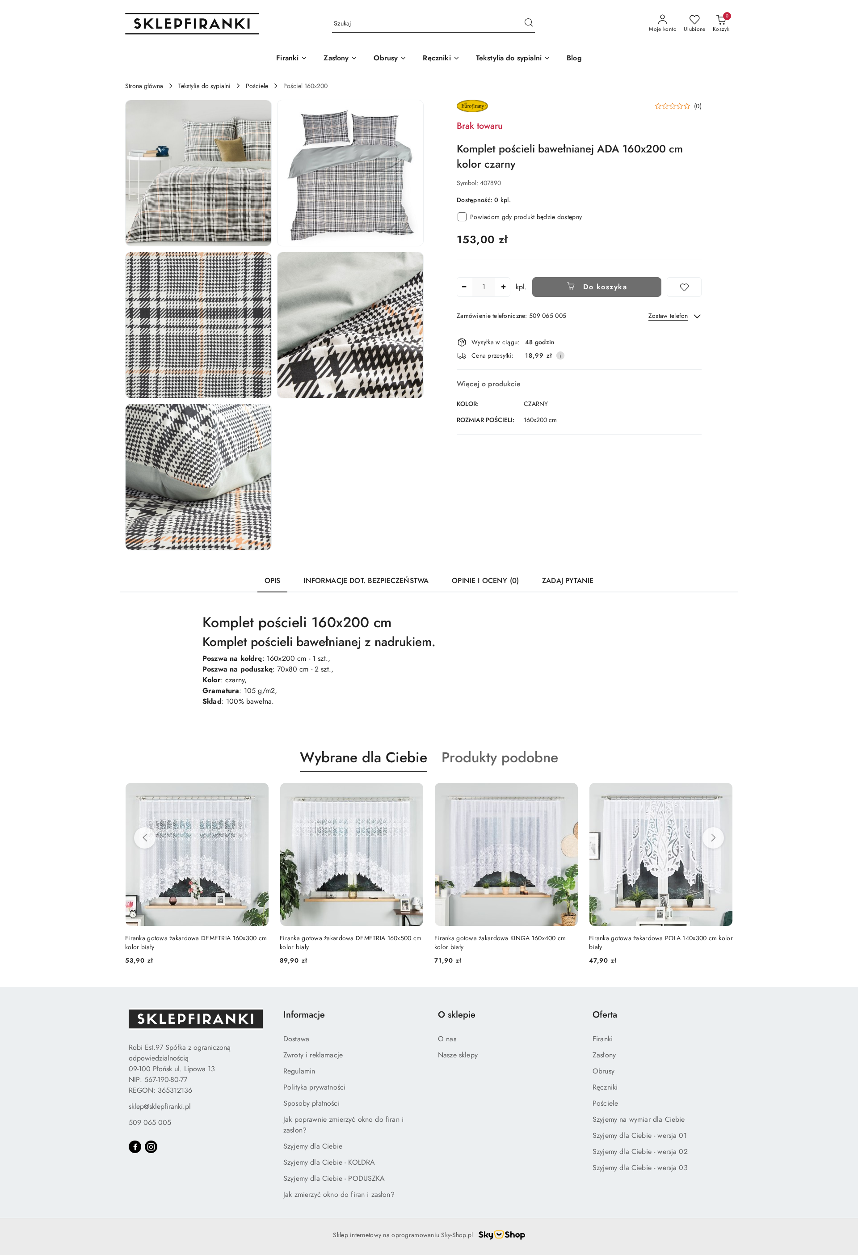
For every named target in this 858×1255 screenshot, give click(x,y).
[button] (198, 173)
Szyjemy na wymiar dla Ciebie (639, 1119)
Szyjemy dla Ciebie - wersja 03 (640, 1167)
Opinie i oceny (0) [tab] (485, 580)
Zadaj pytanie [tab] (567, 580)
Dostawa (296, 1039)
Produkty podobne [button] (500, 757)
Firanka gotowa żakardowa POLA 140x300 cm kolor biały (506, 942)
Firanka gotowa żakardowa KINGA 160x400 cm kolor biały (345, 942)
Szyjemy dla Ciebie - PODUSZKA (334, 1178)
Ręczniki (605, 1087)
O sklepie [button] (456, 1014)
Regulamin (299, 1071)
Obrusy (603, 1071)
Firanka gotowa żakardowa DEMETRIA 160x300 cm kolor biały (660, 942)
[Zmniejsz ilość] (464, 287)
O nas (447, 1039)
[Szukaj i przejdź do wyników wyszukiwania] (528, 23)
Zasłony (604, 1055)
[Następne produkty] (713, 838)
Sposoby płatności (311, 1103)
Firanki (603, 1039)
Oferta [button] (605, 1014)
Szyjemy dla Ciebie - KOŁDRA (329, 1162)
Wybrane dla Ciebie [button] (363, 757)
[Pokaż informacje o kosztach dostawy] (560, 355)
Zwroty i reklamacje (313, 1055)
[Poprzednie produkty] (145, 838)
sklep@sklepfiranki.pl (160, 1106)
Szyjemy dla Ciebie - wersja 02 (640, 1151)
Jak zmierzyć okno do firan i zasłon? (339, 1194)
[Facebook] (135, 1147)
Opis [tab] (273, 580)
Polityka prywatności (314, 1087)
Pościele (605, 1103)
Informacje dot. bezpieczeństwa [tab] (366, 580)
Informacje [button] (304, 1014)
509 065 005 (150, 1122)
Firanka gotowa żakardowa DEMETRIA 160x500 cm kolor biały (196, 942)
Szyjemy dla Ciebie (312, 1146)
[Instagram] (151, 1147)
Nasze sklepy (458, 1055)
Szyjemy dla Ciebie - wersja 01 (640, 1135)
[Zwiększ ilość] (503, 287)
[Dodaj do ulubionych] (684, 287)
